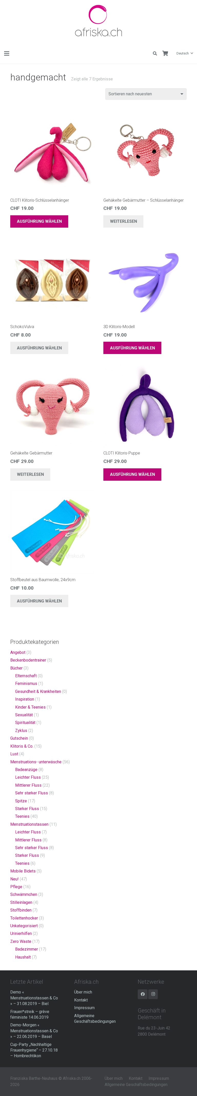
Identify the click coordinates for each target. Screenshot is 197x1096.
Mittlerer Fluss (28, 785)
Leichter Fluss (28, 777)
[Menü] (7, 53)
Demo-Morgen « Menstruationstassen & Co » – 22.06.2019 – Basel (34, 1031)
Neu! (14, 879)
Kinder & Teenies (30, 707)
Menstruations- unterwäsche (36, 761)
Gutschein (19, 738)
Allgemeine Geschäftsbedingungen (136, 1084)
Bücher (16, 668)
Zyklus (21, 730)
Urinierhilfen (21, 933)
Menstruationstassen (29, 824)
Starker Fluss (27, 808)
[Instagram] (153, 994)
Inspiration (24, 699)
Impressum (84, 1007)
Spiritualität (25, 722)
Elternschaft (26, 675)
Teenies (22, 816)
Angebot (17, 652)
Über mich (83, 992)
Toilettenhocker (24, 918)
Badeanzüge (26, 769)
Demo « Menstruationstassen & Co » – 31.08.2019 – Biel (34, 998)
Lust (14, 753)
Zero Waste (20, 941)
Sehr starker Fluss (31, 793)
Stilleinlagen (21, 902)
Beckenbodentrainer (28, 660)
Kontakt (81, 1000)
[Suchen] (155, 53)
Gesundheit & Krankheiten (38, 691)
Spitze (21, 800)
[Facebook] (142, 994)
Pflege (16, 886)
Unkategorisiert (24, 925)
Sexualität (24, 714)
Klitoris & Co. (21, 746)
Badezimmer (26, 949)
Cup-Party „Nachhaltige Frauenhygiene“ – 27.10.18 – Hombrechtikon (34, 1050)
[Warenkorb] (165, 53)
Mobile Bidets (23, 871)
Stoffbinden (21, 910)
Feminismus (26, 683)
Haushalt (23, 957)
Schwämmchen (23, 894)
